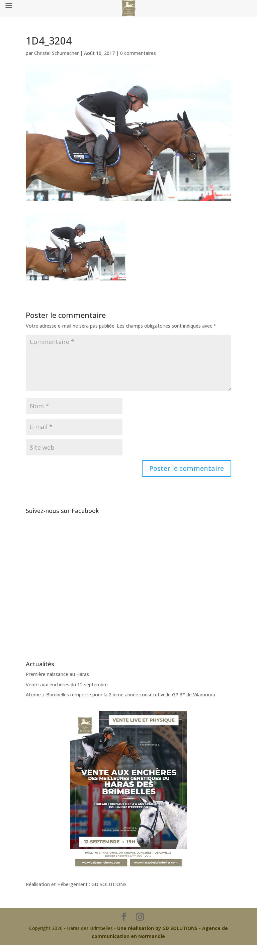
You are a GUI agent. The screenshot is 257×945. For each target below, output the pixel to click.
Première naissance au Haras (57, 674)
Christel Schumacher (56, 53)
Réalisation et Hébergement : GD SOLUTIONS (76, 884)
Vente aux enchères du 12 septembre (67, 684)
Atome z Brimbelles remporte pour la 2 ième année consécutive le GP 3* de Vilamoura (120, 694)
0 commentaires (138, 53)
